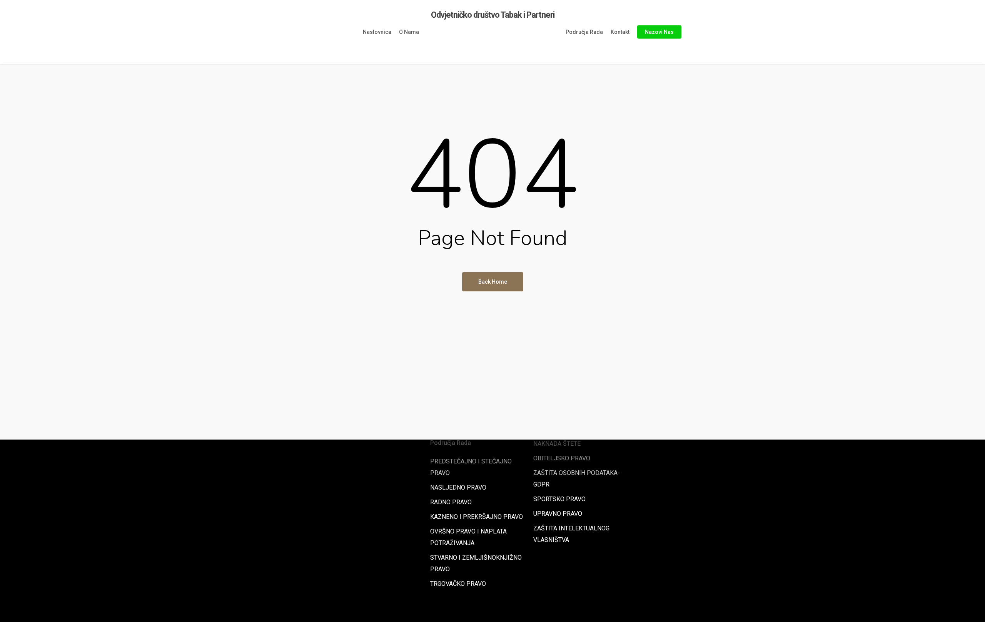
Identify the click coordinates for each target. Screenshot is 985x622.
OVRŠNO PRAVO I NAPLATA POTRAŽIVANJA (468, 537)
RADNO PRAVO (451, 502)
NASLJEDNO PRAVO (458, 487)
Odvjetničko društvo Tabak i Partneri (492, 15)
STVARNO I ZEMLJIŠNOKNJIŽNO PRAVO (476, 563)
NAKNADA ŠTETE (557, 443)
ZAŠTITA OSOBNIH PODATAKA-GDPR (576, 478)
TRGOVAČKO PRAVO (458, 583)
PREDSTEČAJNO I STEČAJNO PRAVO (471, 467)
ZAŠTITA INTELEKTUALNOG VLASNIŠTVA (571, 534)
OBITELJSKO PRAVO (561, 458)
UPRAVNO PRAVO (557, 513)
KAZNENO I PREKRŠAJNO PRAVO (476, 516)
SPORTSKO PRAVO (559, 499)
